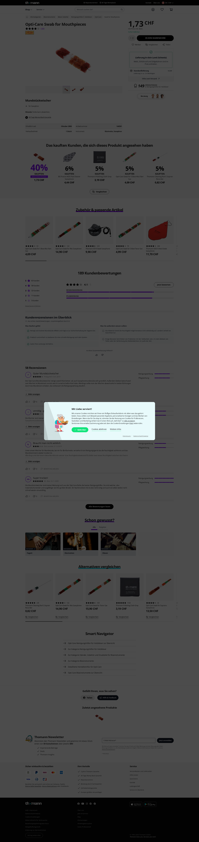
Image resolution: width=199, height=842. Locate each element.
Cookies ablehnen (99, 429)
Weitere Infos (115, 429)
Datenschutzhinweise (140, 436)
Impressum (127, 436)
